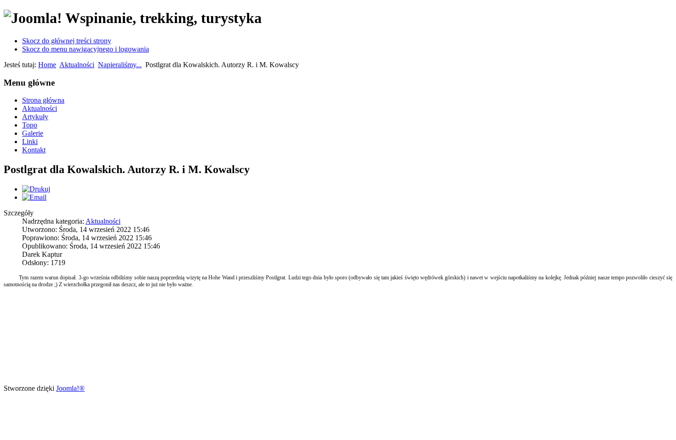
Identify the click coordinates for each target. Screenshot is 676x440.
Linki (30, 141)
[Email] (34, 197)
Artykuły (35, 117)
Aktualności (76, 65)
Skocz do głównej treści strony (66, 41)
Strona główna (43, 100)
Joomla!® (70, 388)
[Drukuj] (36, 189)
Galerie (32, 133)
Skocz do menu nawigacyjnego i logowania (85, 49)
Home (47, 65)
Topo (29, 125)
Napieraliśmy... (120, 65)
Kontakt (34, 150)
